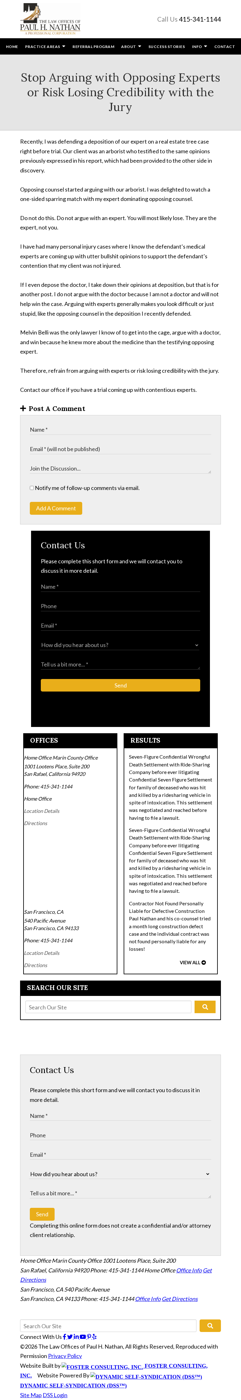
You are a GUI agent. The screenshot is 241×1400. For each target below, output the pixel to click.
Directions (35, 823)
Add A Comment (56, 508)
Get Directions (180, 1298)
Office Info (189, 1270)
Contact (224, 46)
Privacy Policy (65, 1355)
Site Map (31, 1395)
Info (197, 46)
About (128, 46)
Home (12, 46)
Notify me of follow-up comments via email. (87, 487)
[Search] (205, 1007)
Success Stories (166, 46)
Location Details (41, 811)
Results (145, 740)
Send (121, 685)
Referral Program (93, 46)
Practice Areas (43, 46)
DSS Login (55, 1395)
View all (190, 962)
